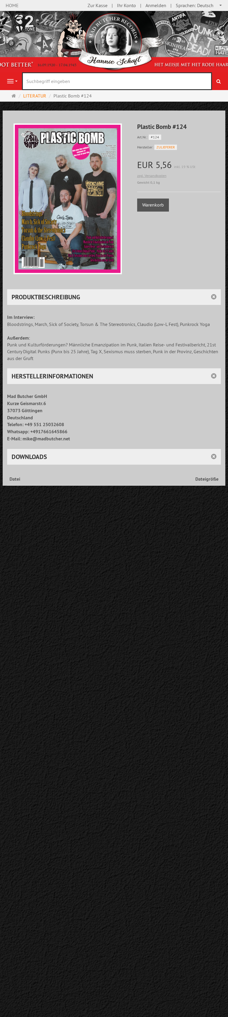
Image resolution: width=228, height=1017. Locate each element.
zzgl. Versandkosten (152, 175)
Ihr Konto (126, 5)
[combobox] (199, 5)
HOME (12, 5)
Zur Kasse (97, 5)
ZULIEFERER (165, 147)
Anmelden (155, 5)
